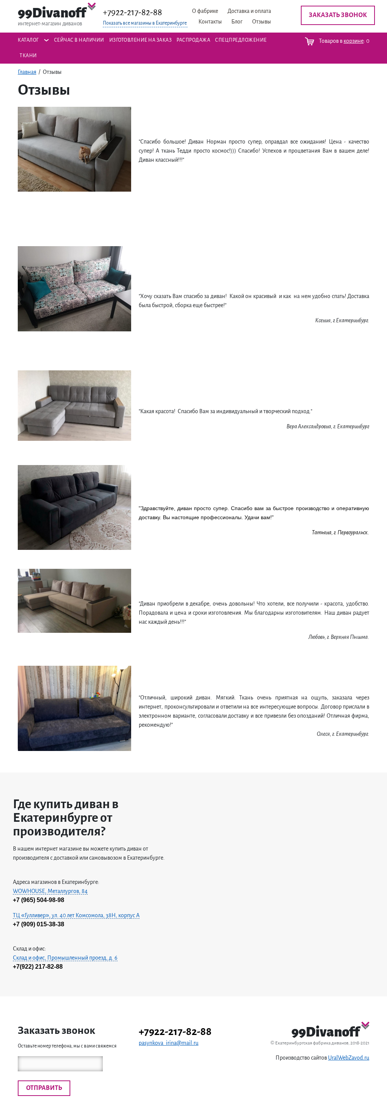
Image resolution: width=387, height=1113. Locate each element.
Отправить (44, 1088)
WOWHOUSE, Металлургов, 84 (50, 891)
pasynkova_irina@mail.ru (168, 1043)
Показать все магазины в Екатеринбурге (145, 23)
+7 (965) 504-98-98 (38, 900)
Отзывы (261, 22)
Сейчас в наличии (79, 40)
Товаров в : (343, 41)
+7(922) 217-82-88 (38, 966)
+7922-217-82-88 (132, 12)
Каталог (28, 40)
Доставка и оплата (249, 11)
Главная (27, 72)
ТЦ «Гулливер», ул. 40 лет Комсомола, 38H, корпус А (76, 915)
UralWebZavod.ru (348, 1058)
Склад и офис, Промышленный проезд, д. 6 (65, 958)
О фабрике (205, 11)
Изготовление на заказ (140, 40)
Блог (237, 22)
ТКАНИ (28, 55)
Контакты (210, 22)
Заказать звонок (338, 15)
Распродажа (193, 40)
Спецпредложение (241, 40)
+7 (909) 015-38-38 (38, 924)
